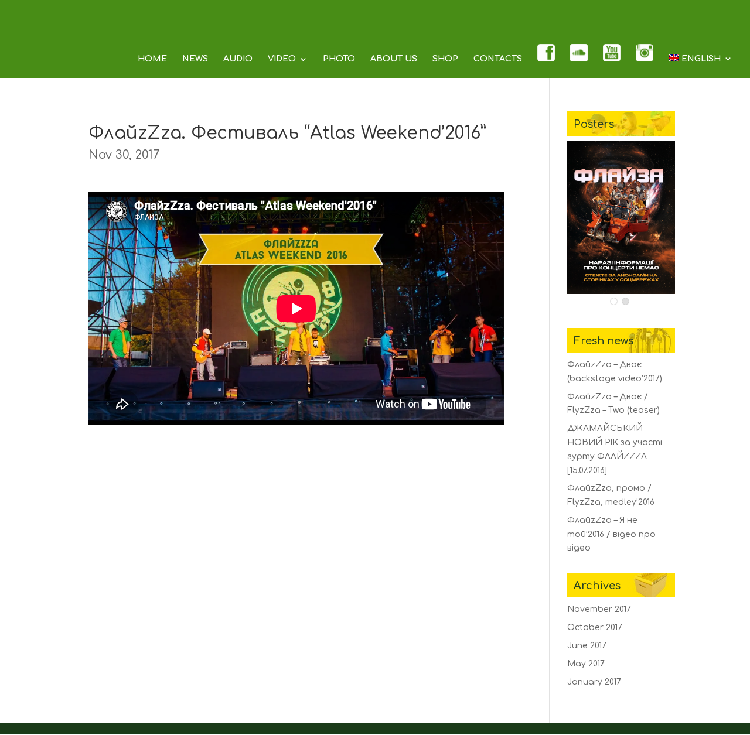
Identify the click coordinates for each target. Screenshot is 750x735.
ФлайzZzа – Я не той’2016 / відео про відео (611, 534)
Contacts (497, 59)
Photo (339, 59)
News (195, 59)
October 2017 (594, 627)
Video (282, 59)
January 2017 (594, 682)
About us (393, 59)
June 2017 (586, 645)
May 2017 (586, 663)
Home (152, 59)
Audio (238, 59)
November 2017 (599, 609)
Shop (445, 59)
